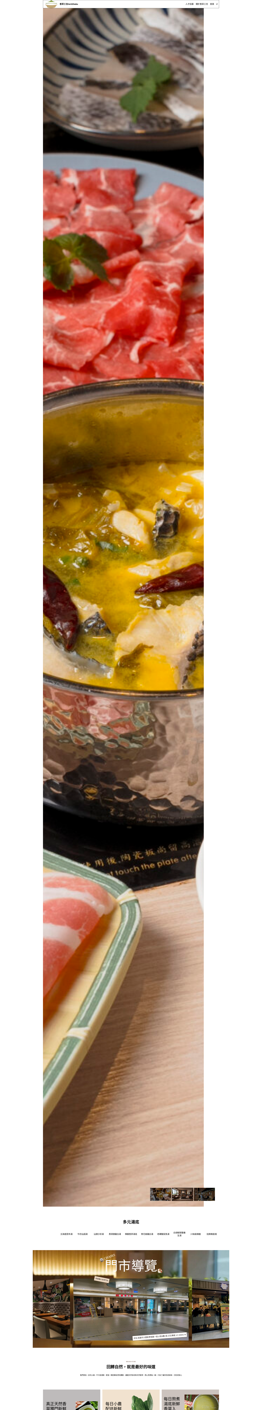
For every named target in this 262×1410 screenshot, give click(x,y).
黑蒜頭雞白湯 (115, 1234)
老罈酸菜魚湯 (163, 1234)
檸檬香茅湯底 (131, 1234)
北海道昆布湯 (66, 1234)
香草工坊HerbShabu (69, 4)
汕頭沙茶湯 (99, 1234)
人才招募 (189, 4)
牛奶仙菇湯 (82, 1234)
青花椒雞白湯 (147, 1234)
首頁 (212, 4)
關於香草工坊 (202, 4)
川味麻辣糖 (195, 1234)
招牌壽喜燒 (212, 1234)
